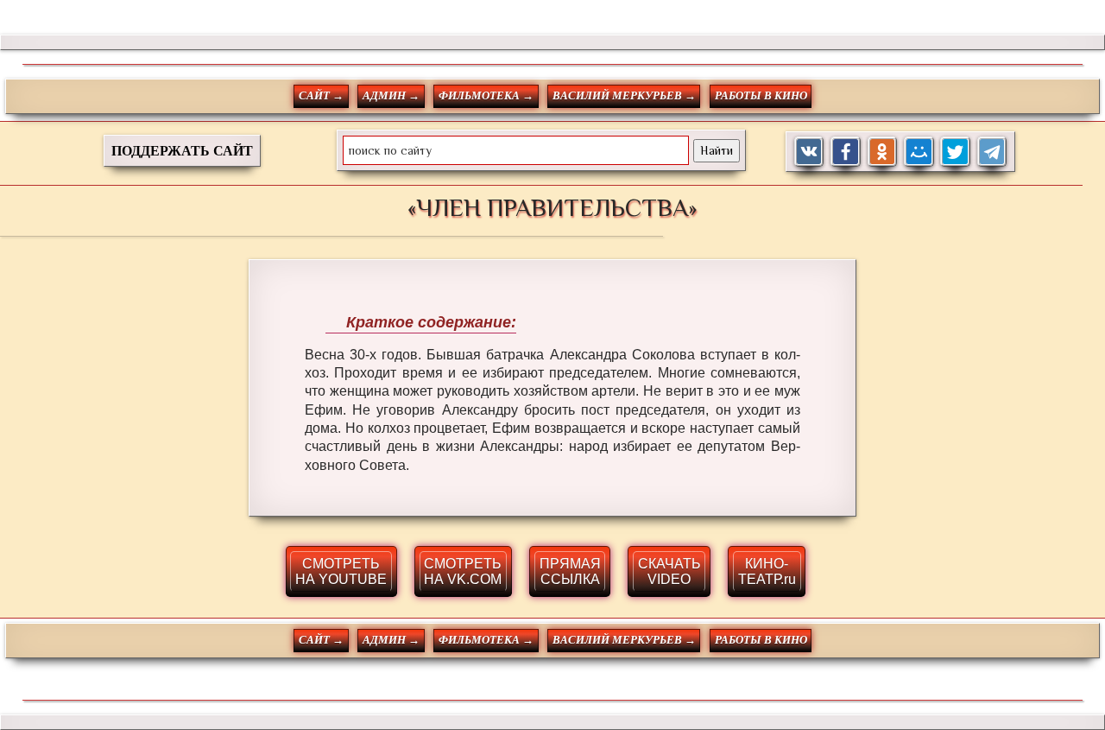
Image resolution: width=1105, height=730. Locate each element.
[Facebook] (845, 151)
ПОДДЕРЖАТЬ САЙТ (182, 150)
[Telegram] (992, 151)
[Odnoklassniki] (883, 151)
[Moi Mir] (919, 151)
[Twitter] (955, 151)
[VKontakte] (809, 151)
